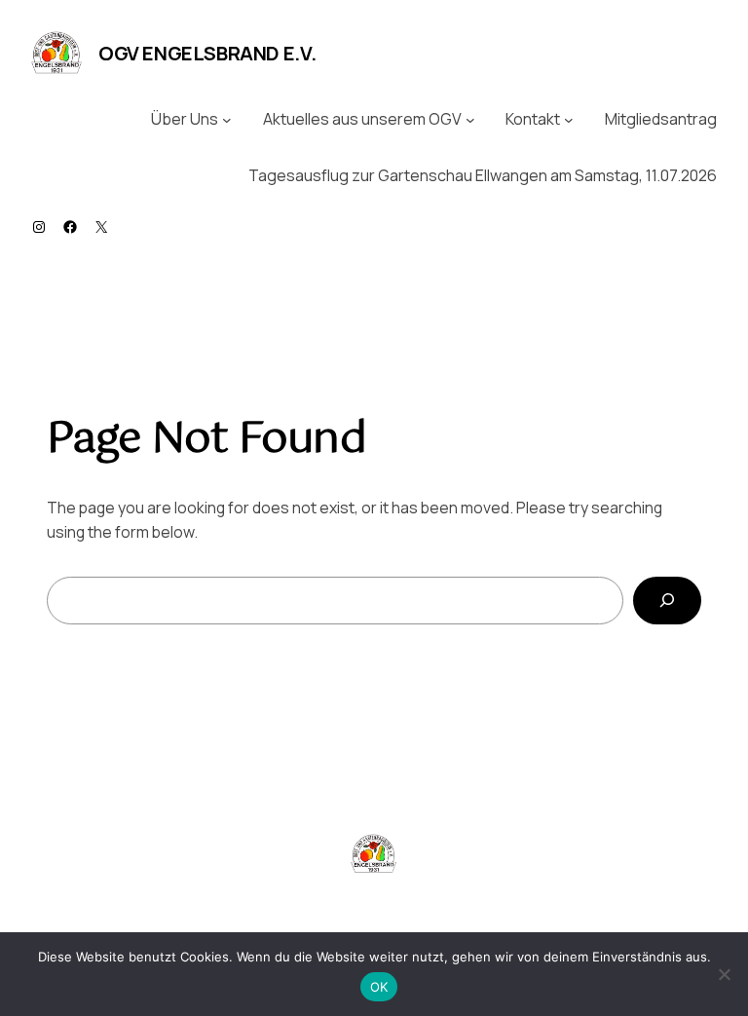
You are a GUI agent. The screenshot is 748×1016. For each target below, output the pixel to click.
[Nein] (723, 974)
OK (379, 987)
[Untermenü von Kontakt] (569, 120)
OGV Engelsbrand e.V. (207, 53)
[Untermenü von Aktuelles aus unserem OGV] (470, 120)
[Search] (667, 600)
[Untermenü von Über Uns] (227, 120)
